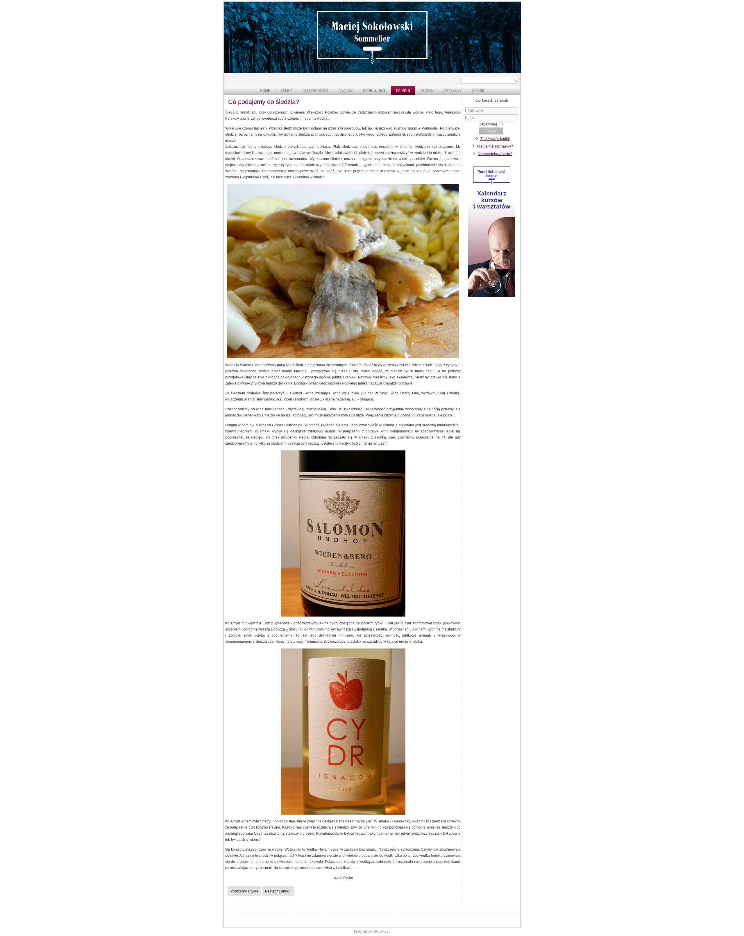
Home (265, 91)
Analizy (345, 91)
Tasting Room (315, 91)
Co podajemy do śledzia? (263, 101)
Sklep (286, 91)
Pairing (403, 91)
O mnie (478, 91)
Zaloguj (491, 131)
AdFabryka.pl (380, 931)
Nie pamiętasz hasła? (495, 154)
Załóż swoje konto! (495, 139)
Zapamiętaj (488, 124)
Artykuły (452, 91)
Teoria (426, 91)
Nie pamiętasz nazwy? (495, 146)
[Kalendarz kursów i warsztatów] (491, 296)
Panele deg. (374, 91)
